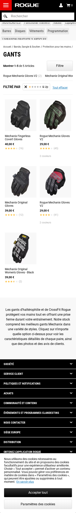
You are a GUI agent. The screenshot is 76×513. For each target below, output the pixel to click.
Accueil (7, 46)
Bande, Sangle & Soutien (27, 46)
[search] (38, 16)
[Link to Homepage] (27, 5)
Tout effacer (60, 87)
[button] (5, 16)
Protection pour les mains (57, 46)
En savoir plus (25, 481)
